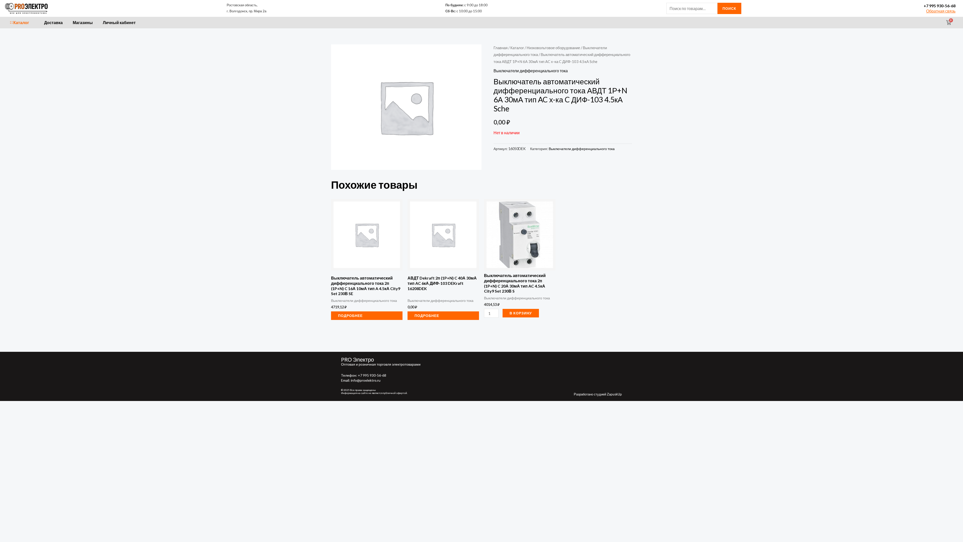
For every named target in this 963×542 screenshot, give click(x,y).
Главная (501, 47)
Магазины (83, 22)
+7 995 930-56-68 (939, 5)
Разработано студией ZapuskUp (598, 394)
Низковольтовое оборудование (553, 47)
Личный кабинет (119, 22)
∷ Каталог (19, 22)
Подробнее (350, 315)
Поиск (729, 8)
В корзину (521, 313)
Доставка (53, 22)
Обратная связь (940, 11)
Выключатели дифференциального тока (531, 70)
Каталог (517, 47)
